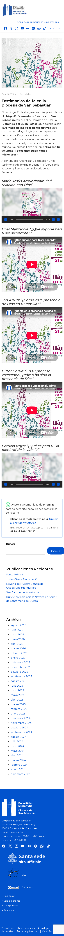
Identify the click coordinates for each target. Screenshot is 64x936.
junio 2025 (17, 690)
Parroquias (9, 910)
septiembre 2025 (21, 676)
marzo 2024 (18, 760)
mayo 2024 (18, 750)
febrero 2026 (19, 653)
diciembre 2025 (20, 662)
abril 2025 (17, 699)
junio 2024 (17, 746)
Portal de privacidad (27, 931)
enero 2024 (18, 769)
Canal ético (48, 931)
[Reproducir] (5, 219)
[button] (32, 205)
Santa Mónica (14, 574)
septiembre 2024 (21, 732)
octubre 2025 (19, 671)
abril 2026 (17, 643)
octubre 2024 (19, 727)
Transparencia (11, 905)
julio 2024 (17, 741)
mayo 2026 (18, 639)
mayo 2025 (18, 695)
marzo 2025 (18, 704)
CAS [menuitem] (58, 28)
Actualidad (25, 94)
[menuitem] (52, 28)
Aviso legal (43, 928)
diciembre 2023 (20, 774)
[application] (32, 205)
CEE (24, 874)
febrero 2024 (19, 764)
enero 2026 (18, 657)
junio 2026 (17, 634)
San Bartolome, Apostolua (22, 592)
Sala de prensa (11, 900)
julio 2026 (17, 629)
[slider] (29, 219)
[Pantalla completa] (58, 219)
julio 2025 (17, 685)
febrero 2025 (19, 709)
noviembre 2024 (21, 722)
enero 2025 (18, 713)
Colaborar (8, 895)
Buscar (10, 544)
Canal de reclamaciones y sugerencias (38, 22)
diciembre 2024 (20, 718)
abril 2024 (17, 755)
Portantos (27, 887)
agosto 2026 (18, 625)
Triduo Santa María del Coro (23, 579)
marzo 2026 (18, 648)
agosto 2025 (18, 681)
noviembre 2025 (21, 667)
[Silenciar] (53, 219)
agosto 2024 (18, 736)
